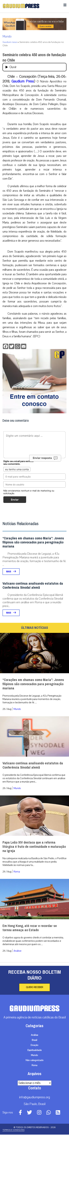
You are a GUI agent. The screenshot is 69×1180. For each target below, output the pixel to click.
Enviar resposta (42, 503)
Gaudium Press (23, 81)
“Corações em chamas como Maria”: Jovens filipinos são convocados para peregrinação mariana (33, 588)
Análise (17, 996)
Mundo (7, 36)
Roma (17, 917)
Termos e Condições (13, 1175)
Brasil (34, 1085)
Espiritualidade (34, 1095)
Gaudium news (10, 42)
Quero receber (34, 1032)
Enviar (15, 545)
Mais (9, 617)
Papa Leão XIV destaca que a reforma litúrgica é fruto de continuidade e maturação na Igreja (34, 892)
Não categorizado (35, 1105)
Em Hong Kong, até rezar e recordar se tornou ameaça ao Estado (30, 973)
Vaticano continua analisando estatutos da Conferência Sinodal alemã (33, 631)
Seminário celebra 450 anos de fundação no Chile (34, 57)
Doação (34, 1090)
